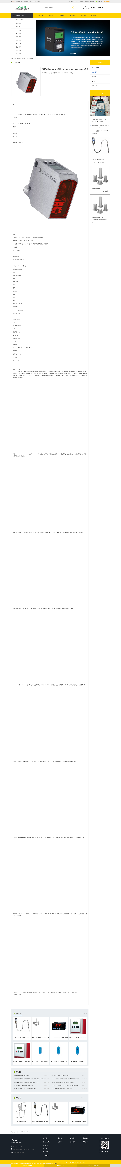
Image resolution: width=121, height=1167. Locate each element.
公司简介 (60, 1142)
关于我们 (61, 15)
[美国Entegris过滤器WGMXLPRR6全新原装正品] (36, 1025)
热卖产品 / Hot (60, 1165)
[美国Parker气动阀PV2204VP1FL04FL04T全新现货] (100, 185)
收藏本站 (77, 1)
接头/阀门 (18, 26)
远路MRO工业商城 (21, 1132)
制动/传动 (18, 36)
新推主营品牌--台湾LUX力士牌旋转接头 (60, 1075)
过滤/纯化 (18, 23)
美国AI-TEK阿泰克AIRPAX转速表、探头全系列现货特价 (26, 1082)
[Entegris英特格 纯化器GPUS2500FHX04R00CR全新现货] (100, 213)
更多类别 (18, 40)
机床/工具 (18, 47)
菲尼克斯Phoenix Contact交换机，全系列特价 (23, 1085)
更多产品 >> (84, 1013)
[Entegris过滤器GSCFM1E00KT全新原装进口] (100, 127)
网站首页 (40, 15)
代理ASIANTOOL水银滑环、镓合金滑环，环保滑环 (63, 1082)
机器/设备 (18, 43)
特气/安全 (18, 33)
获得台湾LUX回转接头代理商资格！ (24, 1)
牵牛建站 (72, 1162)
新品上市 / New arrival (93, 1165)
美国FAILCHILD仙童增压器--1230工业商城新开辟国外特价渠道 (65, 1079)
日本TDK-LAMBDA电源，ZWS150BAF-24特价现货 (25, 1088)
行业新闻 (72, 15)
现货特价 (18, 30)
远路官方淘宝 (30, 1132)
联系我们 (82, 1)
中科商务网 (77, 1162)
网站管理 (83, 1162)
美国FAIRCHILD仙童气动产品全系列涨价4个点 (62, 1088)
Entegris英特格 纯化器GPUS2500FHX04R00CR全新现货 (99, 220)
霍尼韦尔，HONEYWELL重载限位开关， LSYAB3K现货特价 (65, 1085)
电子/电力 (18, 50)
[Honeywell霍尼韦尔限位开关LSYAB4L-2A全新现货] (100, 115)
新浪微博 (71, 1)
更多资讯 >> (84, 1072)
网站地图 (92, 1)
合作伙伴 (83, 15)
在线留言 (87, 1)
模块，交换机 (19, 20)
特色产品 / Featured (27, 1165)
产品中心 (51, 15)
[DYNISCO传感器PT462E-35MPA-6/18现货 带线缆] (100, 156)
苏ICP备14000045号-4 (59, 1163)
